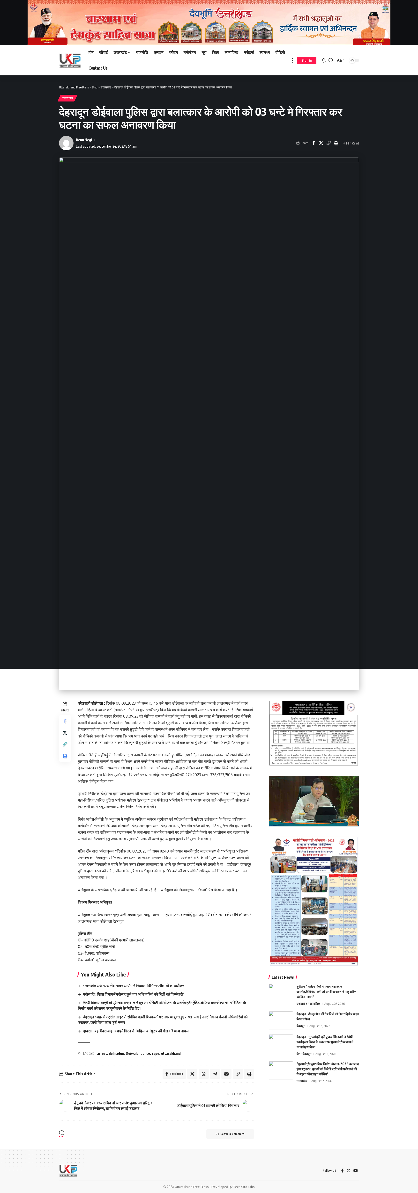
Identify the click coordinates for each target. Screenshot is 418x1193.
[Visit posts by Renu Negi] (66, 143)
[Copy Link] (328, 143)
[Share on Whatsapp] (204, 1074)
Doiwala (132, 1053)
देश (298, 1054)
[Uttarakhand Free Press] (70, 60)
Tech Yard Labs (244, 1187)
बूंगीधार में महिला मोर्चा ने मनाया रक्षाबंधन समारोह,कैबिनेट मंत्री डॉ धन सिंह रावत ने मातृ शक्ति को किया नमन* (326, 991)
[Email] (226, 1074)
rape (155, 1053)
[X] (348, 1170)
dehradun (116, 1053)
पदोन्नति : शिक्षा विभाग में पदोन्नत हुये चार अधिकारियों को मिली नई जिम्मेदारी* (134, 994)
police (145, 1053)
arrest (102, 1053)
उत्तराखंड (67, 98)
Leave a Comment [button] (232, 1134)
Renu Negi (84, 139)
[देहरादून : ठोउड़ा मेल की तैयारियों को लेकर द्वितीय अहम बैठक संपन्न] (281, 1020)
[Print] (336, 143)
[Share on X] (321, 143)
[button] (292, 60)
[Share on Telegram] (215, 1074)
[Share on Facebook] (313, 143)
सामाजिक (315, 1003)
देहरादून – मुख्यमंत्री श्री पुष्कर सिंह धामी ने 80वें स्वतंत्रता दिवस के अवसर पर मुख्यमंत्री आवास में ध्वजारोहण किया (325, 1042)
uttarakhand (171, 1053)
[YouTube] (355, 1170)
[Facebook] (342, 1170)
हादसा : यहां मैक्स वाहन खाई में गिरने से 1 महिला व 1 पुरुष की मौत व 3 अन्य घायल (136, 1030)
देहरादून (301, 1026)
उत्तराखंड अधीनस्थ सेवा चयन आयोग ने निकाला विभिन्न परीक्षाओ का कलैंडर (133, 985)
